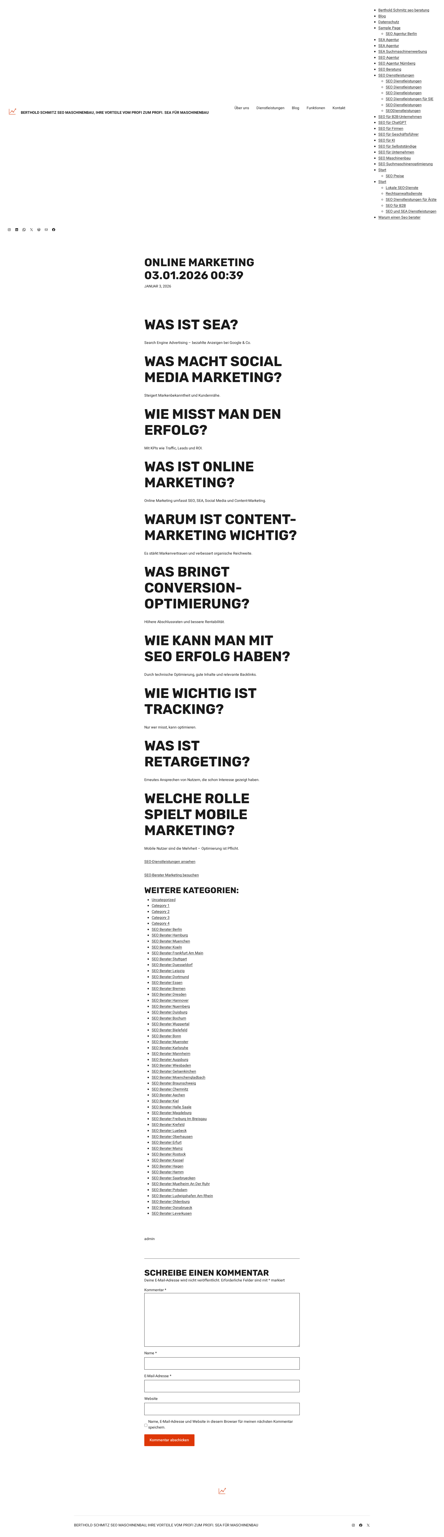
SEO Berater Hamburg (170, 935)
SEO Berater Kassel (168, 1160)
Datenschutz (388, 22)
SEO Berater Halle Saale (171, 1107)
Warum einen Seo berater (399, 217)
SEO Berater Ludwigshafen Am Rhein (182, 1196)
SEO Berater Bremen (168, 988)
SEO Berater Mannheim (171, 1053)
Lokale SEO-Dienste (402, 188)
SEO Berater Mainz (167, 1148)
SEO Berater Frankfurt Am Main (177, 953)
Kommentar (155, 1290)
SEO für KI (386, 140)
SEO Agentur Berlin (401, 34)
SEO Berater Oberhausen (172, 1136)
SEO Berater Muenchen (171, 941)
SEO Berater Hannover (170, 1000)
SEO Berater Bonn (166, 1036)
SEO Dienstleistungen (396, 75)
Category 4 (161, 923)
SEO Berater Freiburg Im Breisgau (179, 1119)
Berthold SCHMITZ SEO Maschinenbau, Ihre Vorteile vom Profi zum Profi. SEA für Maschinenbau (115, 112)
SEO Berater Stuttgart (169, 959)
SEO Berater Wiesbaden (171, 1065)
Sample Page (389, 28)
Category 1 (161, 905)
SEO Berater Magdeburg (171, 1113)
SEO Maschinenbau (394, 158)
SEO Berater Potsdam (169, 1190)
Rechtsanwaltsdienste (404, 193)
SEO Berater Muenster (170, 1042)
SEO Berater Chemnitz (170, 1089)
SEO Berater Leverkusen (172, 1213)
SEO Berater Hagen (167, 1166)
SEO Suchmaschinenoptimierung (405, 164)
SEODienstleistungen (403, 111)
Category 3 (161, 917)
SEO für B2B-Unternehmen (400, 117)
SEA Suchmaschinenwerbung (402, 51)
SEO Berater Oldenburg (171, 1201)
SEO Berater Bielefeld (169, 1030)
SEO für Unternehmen (396, 152)
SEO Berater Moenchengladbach (178, 1077)
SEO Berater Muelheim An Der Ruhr (181, 1184)
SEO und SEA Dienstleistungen (411, 211)
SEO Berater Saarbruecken (173, 1178)
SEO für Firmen (390, 128)
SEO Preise (395, 176)
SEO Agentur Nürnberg (396, 63)
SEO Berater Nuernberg (171, 1006)
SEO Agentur (388, 57)
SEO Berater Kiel (165, 1101)
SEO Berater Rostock (169, 1154)
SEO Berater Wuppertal (170, 1024)
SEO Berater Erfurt (167, 1142)
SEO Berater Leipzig (168, 971)
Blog (382, 16)
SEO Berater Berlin (167, 929)
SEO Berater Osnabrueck (172, 1207)
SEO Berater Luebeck (169, 1130)
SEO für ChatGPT (392, 122)
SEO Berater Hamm (168, 1172)
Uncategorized (164, 900)
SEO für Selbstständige (397, 146)
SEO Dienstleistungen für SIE (409, 99)
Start (382, 170)
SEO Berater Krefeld (168, 1124)
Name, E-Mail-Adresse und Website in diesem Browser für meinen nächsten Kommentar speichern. (220, 1424)
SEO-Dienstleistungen (404, 105)
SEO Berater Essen (167, 982)
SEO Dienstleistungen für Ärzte (411, 199)
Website (151, 1398)
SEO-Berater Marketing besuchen (171, 875)
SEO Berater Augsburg (170, 1059)
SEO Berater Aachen (168, 1095)
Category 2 (161, 911)
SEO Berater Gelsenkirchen (174, 1071)
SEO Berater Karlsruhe (170, 1048)
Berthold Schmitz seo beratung (403, 10)
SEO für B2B (396, 205)
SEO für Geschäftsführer (398, 134)
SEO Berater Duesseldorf (172, 965)
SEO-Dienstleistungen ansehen (169, 861)
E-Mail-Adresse (157, 1376)
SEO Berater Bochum (169, 1018)
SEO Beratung (389, 69)
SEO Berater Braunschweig (174, 1083)
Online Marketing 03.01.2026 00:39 (199, 268)
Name (150, 1353)
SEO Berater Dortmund (170, 977)
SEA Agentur (388, 40)
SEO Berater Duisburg (169, 1012)
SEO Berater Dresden (169, 994)
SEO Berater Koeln (167, 947)
